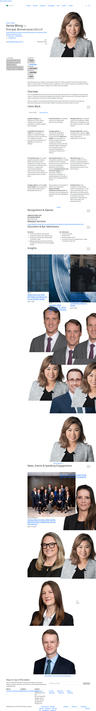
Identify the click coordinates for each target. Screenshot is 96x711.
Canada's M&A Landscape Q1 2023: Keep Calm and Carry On (58, 308)
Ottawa (69, 691)
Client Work (16, 60)
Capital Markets (10, 32)
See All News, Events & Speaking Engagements (58, 676)
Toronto (51, 691)
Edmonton (60, 691)
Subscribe (86, 683)
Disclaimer (48, 708)
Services (35, 5)
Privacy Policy (45, 706)
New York (61, 693)
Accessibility (45, 710)
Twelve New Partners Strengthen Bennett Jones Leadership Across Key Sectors (42, 522)
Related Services (11, 64)
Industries (43, 5)
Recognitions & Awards (13, 62)
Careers (64, 5)
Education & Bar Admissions (15, 67)
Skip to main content (6, 1)
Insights (9, 69)
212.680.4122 (12, 38)
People (28, 5)
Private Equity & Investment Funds (74, 224)
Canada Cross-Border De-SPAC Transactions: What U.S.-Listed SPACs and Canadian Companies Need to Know (80, 300)
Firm (58, 5)
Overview (9, 60)
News (32, 691)
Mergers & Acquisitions (36, 32)
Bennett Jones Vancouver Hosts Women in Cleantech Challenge (73, 476)
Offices (71, 5)
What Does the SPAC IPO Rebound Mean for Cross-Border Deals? (37, 296)
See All (59, 207)
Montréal (70, 693)
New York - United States (15, 36)
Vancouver (52, 693)
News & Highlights (18, 69)
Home (8, 23)
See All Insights (58, 463)
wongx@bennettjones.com (15, 42)
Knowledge (51, 5)
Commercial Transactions (22, 32)
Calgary (37, 691)
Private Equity (33, 112)
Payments (53, 710)
